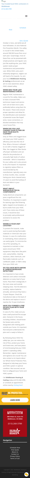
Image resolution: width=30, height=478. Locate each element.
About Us (15, 452)
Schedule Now (15, 448)
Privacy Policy (15, 456)
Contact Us (15, 454)
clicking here (17, 385)
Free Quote (15, 450)
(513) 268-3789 (7, 9)
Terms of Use (15, 458)
